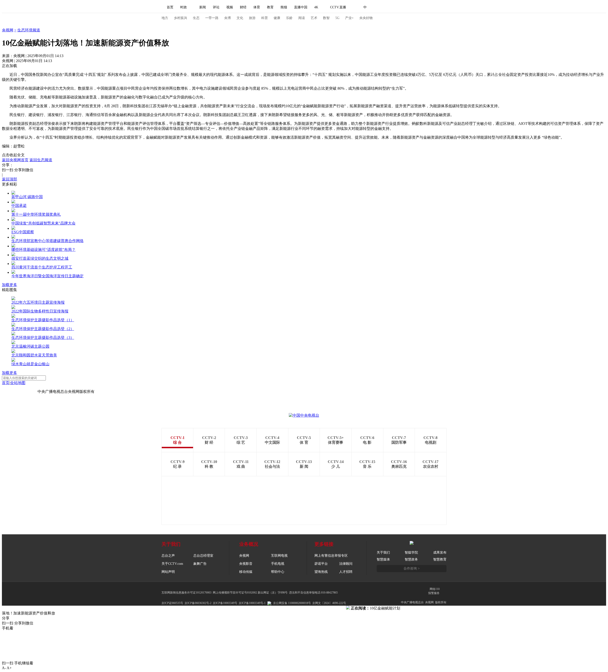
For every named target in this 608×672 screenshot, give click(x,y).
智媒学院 (411, 552)
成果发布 (439, 552)
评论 (216, 7)
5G (337, 18)
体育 (256, 7)
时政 (183, 7)
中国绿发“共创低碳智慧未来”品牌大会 (43, 223)
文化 (240, 18)
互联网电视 (279, 555)
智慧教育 (439, 559)
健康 (277, 18)
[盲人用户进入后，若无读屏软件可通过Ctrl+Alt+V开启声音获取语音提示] (413, 7)
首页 (170, 7)
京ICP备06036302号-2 (198, 603)
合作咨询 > (412, 568)
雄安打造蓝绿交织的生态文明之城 (39, 258)
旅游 (252, 18)
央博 (227, 18)
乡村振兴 (180, 18)
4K (316, 7)
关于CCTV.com (172, 563)
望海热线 (321, 572)
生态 (196, 18)
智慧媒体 (383, 559)
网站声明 (168, 572)
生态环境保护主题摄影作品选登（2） (42, 329)
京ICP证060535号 (172, 603)
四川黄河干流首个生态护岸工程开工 (41, 267)
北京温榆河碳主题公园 (30, 346)
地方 (165, 18)
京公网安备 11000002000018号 (292, 603)
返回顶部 (9, 179)
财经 (243, 7)
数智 (326, 18)
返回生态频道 (40, 160)
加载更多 (9, 285)
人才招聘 (345, 572)
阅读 (301, 18)
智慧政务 (411, 559)
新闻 (202, 7)
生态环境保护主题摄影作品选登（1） (42, 320)
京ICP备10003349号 (225, 603)
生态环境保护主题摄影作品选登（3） (42, 338)
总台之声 (168, 555)
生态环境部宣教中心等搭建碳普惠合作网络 (47, 241)
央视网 (7, 30)
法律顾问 (345, 563)
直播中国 (300, 7)
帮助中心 (277, 572)
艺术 (314, 18)
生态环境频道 (28, 30)
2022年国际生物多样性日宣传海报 (39, 311)
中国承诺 (19, 206)
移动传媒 (245, 572)
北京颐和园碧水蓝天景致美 (34, 355)
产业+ (349, 18)
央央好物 (366, 18)
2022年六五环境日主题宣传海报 (38, 302)
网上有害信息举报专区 (331, 555)
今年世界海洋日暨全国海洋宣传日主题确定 (47, 276)
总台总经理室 (203, 555)
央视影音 (245, 563)
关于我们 (383, 552)
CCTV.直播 (338, 7)
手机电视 (277, 563)
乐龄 (289, 18)
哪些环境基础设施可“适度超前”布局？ (43, 250)
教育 (270, 7)
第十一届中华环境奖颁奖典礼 (36, 214)
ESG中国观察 (22, 232)
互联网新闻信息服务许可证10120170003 (186, 592)
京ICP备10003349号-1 (20, 392)
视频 (229, 7)
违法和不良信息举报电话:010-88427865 (313, 592)
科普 (264, 18)
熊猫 (283, 7)
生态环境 (9, 25)
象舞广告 (200, 563)
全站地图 (17, 383)
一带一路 (211, 18)
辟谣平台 (321, 563)
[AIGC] (390, 7)
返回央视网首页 (15, 160)
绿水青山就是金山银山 (30, 364)
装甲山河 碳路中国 (27, 197)
